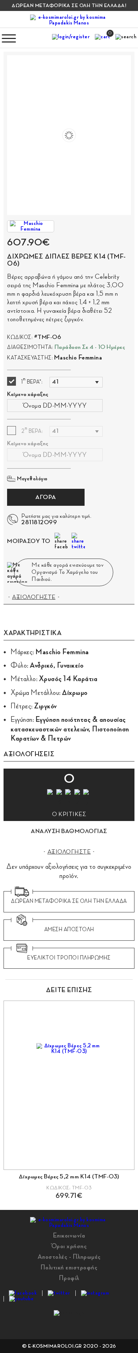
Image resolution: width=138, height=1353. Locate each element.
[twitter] (59, 1293)
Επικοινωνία (69, 1235)
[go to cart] (102, 38)
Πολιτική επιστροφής (69, 1267)
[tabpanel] (69, 1100)
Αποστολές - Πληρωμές (69, 1256)
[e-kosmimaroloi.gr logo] (69, 20)
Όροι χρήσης (69, 1246)
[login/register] (71, 38)
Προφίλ (69, 1277)
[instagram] (95, 1293)
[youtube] (21, 1299)
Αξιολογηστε (69, 852)
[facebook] (23, 1293)
